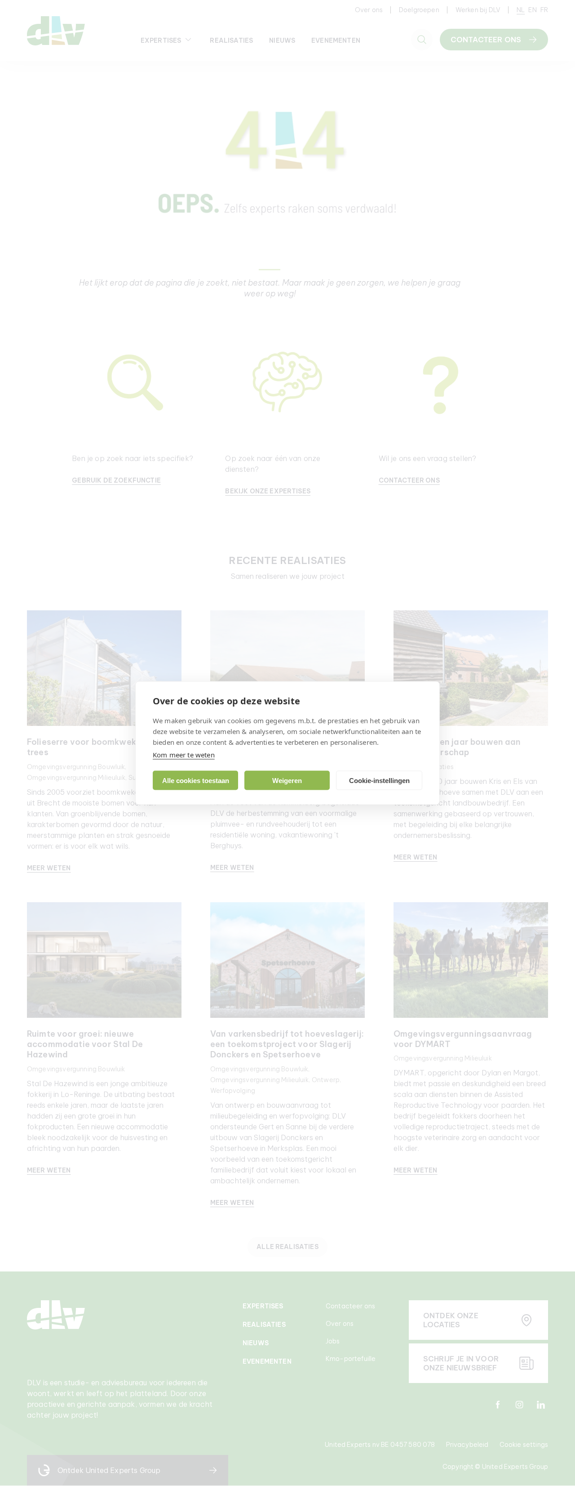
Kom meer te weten (184, 754)
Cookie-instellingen (379, 780)
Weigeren (287, 780)
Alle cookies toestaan (195, 780)
